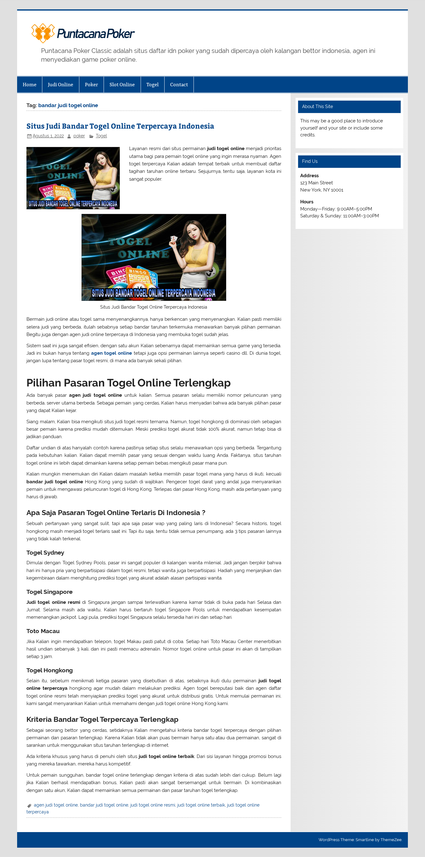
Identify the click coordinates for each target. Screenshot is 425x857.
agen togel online (111, 353)
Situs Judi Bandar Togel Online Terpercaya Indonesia (120, 125)
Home (29, 85)
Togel (153, 85)
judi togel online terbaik (201, 805)
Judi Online (60, 85)
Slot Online (122, 85)
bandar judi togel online (104, 805)
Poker (91, 85)
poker (79, 135)
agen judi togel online (56, 805)
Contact (179, 85)
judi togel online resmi (152, 805)
